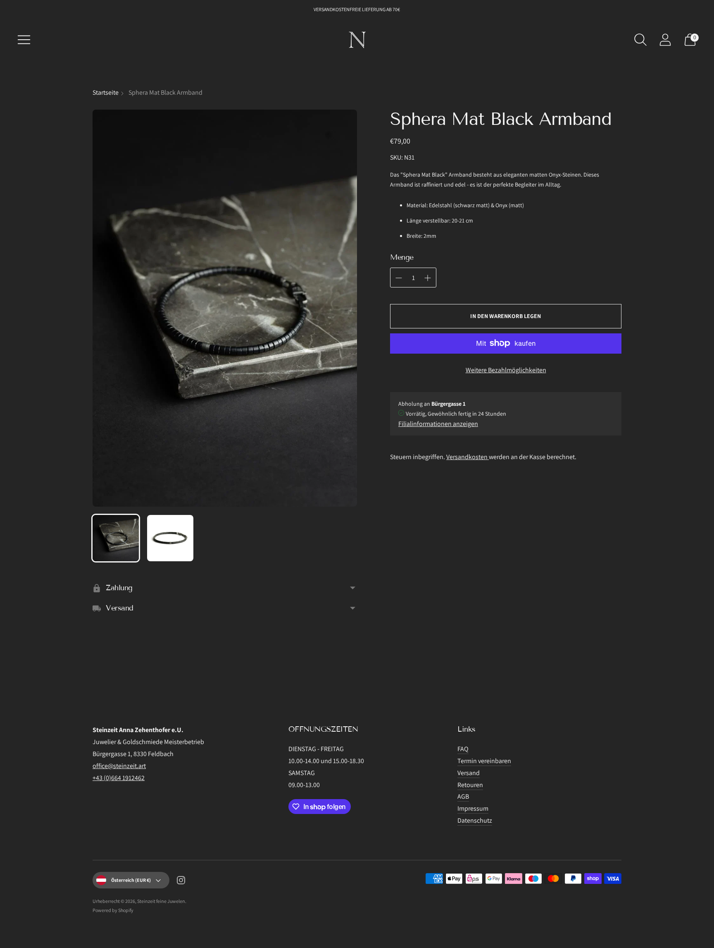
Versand (468, 772)
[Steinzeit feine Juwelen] (357, 39)
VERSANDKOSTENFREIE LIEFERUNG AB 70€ (357, 9)
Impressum (472, 808)
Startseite (106, 92)
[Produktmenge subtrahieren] (427, 278)
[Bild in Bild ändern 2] (170, 538)
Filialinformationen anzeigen (438, 423)
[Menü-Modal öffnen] (24, 39)
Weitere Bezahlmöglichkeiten (506, 370)
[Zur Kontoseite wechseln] (665, 39)
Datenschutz (474, 820)
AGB (463, 796)
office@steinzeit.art (119, 765)
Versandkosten (467, 456)
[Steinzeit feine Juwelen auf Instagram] (181, 881)
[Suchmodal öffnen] (640, 39)
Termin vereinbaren (484, 760)
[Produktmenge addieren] (398, 278)
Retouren (470, 784)
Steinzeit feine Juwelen (161, 901)
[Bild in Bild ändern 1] (116, 538)
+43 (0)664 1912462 (119, 777)
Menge (402, 257)
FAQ (463, 749)
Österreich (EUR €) (131, 880)
